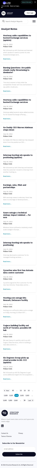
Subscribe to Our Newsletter (13, 443)
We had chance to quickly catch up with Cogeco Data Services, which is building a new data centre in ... (17, 342)
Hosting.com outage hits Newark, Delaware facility (15, 298)
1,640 (5, 400)
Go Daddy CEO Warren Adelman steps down (18, 128)
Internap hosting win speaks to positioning (18, 243)
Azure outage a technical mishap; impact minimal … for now (17, 215)
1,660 (15, 400)
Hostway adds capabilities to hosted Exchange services (17, 100)
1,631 (22, 395)
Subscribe (19, 454)
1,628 (5, 395)
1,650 (10, 400)
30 (29, 390)
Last (29, 400)
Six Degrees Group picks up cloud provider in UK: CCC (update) (16, 360)
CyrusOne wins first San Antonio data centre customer (18, 271)
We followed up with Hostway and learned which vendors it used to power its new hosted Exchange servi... (17, 52)
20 (25, 390)
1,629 (11, 395)
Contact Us (4, 433)
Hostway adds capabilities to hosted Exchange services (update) (17, 38)
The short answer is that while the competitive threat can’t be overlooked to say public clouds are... (17, 85)
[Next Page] (24, 400)
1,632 (27, 395)
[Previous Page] (12, 390)
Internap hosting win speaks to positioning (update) (18, 156)
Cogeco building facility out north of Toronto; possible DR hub (17, 327)
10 (21, 390)
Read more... (7, 59)
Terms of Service (6, 436)
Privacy (21, 433)
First (7, 390)
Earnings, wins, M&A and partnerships (14, 186)
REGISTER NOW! (26, 2)
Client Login (30, 13)
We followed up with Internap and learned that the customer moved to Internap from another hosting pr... (18, 170)
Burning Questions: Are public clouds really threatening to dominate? (17, 70)
